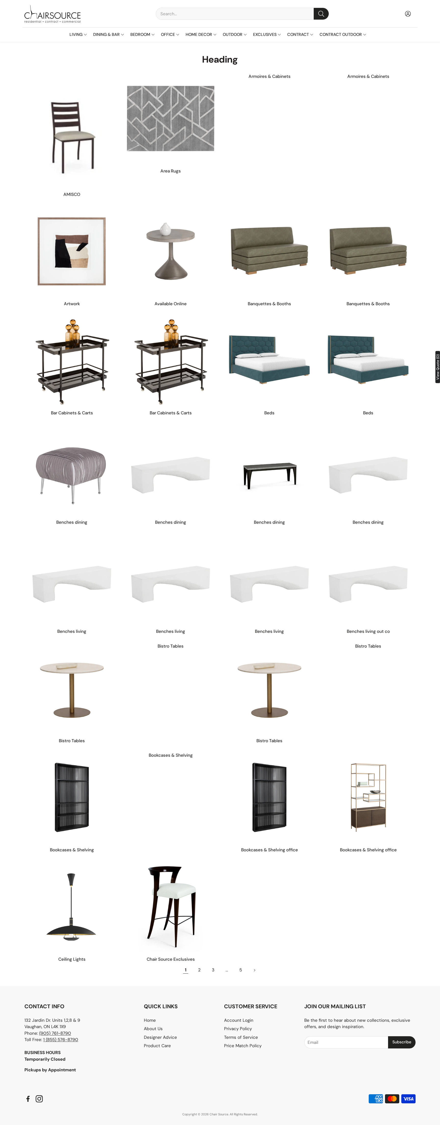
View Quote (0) (437, 367)
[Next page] (254, 970)
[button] (242, 14)
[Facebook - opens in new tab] (28, 1098)
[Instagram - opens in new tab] (39, 1098)
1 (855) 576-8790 (60, 1039)
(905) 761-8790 (55, 1033)
